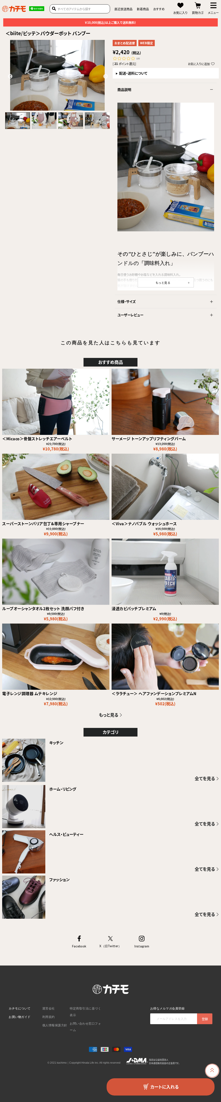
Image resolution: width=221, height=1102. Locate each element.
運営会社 (48, 1008)
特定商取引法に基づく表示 (85, 1012)
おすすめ (159, 9)
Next (105, 76)
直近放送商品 (123, 9)
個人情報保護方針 (54, 1025)
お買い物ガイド (20, 1017)
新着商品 (143, 9)
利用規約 (48, 1017)
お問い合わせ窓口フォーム (85, 1027)
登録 (205, 1019)
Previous (10, 76)
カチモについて (20, 1008)
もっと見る (163, 283)
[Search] (54, 9)
